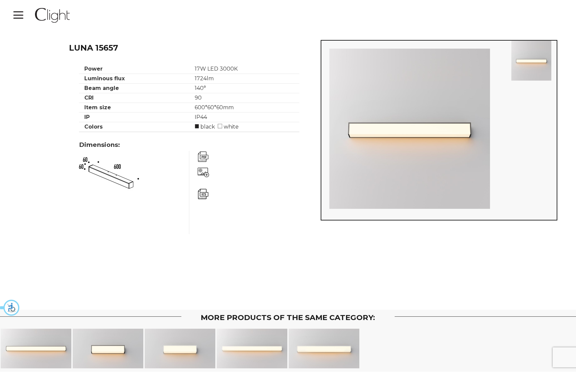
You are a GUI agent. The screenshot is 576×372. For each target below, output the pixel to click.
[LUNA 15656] (180, 349)
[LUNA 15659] (36, 349)
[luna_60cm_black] (531, 61)
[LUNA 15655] (108, 349)
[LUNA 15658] (324, 349)
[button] (10, 307)
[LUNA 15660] (252, 349)
